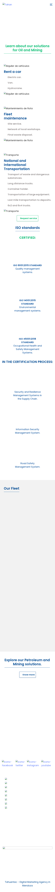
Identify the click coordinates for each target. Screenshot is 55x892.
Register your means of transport (24, 825)
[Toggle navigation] (44, 4)
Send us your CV (14, 821)
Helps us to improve (16, 840)
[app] (27, 866)
